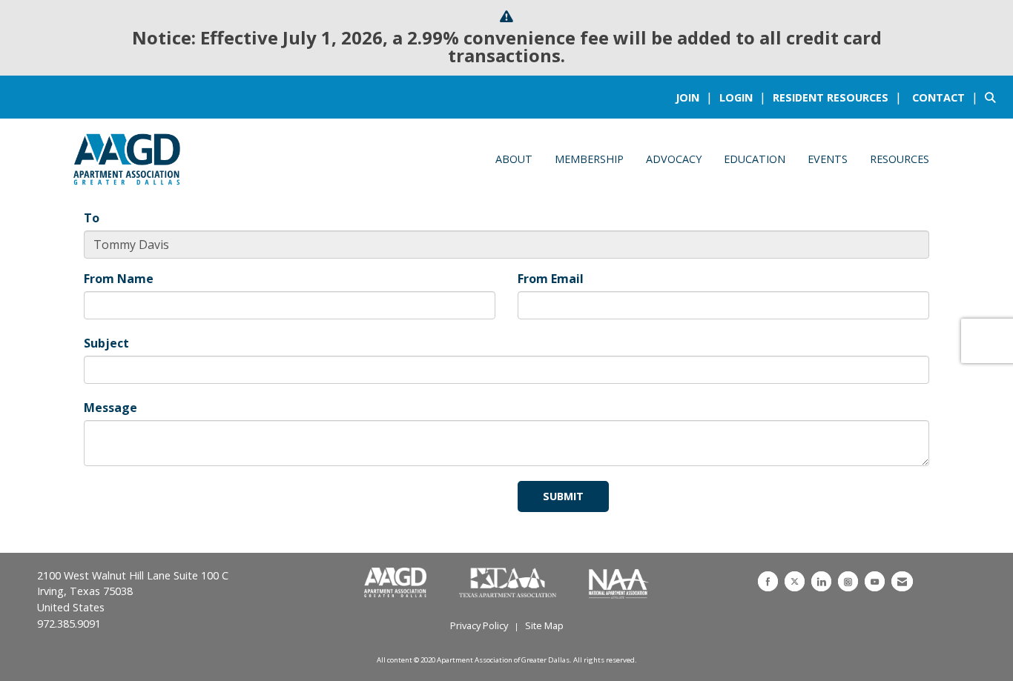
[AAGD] (396, 583)
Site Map (544, 625)
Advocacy (674, 159)
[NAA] (619, 583)
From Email (551, 278)
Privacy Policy (479, 625)
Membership (589, 159)
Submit (563, 496)
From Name (119, 278)
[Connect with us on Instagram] (848, 581)
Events (828, 159)
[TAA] (509, 583)
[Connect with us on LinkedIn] (821, 581)
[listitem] (696, 97)
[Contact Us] (902, 581)
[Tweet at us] (795, 581)
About (513, 159)
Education (754, 159)
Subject (106, 343)
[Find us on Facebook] (768, 581)
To (91, 218)
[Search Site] (993, 97)
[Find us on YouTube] (875, 581)
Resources (899, 159)
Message (110, 407)
